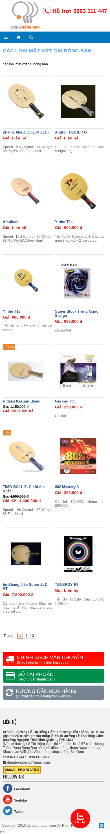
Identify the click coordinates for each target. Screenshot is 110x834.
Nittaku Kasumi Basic (21, 401)
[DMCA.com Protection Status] (22, 773)
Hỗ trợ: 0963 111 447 (79, 11)
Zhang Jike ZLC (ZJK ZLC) (26, 132)
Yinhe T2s (63, 222)
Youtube (20, 800)
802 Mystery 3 (67, 487)
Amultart (10, 222)
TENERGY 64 (66, 584)
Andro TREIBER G (71, 132)
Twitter (19, 812)
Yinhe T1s (11, 311)
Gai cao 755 (65, 401)
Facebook (22, 789)
